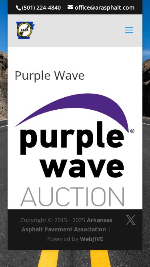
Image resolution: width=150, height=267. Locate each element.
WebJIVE (91, 239)
